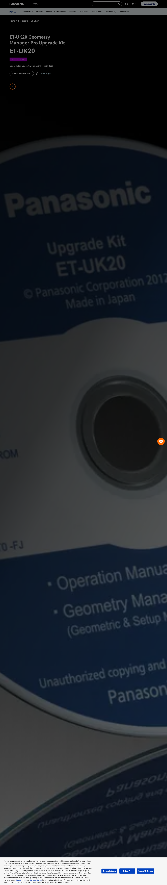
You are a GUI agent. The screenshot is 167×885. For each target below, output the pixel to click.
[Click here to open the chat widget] (161, 441)
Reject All (127, 871)
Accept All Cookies (145, 871)
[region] (83, 871)
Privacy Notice (36, 880)
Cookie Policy (21, 880)
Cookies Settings (109, 871)
